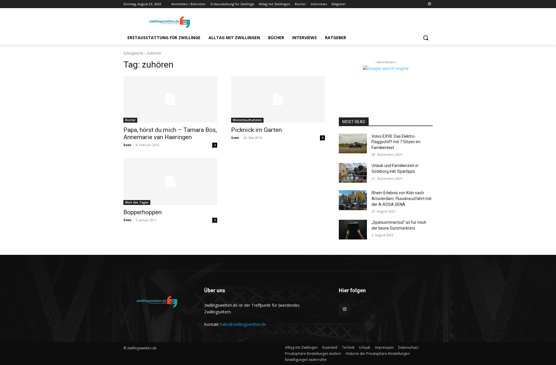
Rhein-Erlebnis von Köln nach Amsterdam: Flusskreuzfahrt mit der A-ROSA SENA (401, 198)
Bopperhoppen (142, 212)
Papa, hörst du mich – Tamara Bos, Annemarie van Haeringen (170, 133)
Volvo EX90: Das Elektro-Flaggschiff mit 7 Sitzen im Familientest (396, 142)
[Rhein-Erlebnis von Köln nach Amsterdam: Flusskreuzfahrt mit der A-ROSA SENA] (353, 200)
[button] (426, 38)
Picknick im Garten (256, 129)
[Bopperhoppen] (170, 181)
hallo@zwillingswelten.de (243, 324)
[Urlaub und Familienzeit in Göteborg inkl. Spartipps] (353, 173)
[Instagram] (429, 4)
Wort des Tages (137, 202)
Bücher (130, 120)
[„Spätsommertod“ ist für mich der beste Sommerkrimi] (353, 229)
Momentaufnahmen (247, 120)
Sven (127, 145)
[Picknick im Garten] (278, 99)
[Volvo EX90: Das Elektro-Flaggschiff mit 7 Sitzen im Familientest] (353, 143)
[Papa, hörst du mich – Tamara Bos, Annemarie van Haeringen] (170, 99)
